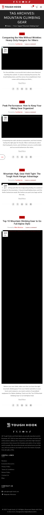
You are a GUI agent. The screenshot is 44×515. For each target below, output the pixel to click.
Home (9, 26)
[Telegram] (30, 88)
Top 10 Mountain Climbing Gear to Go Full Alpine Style (22, 222)
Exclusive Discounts (8, 464)
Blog (3, 478)
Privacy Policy (6, 466)
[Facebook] (13, 88)
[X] (17, 88)
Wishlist (33, 6)
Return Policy (6, 472)
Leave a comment (30, 44)
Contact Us (5, 475)
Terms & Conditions (8, 469)
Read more (22, 83)
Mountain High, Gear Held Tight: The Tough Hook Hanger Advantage (22, 175)
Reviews (4, 461)
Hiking (22, 34)
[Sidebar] (2, 157)
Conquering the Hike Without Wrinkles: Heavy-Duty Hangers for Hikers (22, 39)
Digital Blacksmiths (31, 512)
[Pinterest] (22, 88)
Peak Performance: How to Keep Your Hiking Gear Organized (21, 107)
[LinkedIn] (26, 88)
